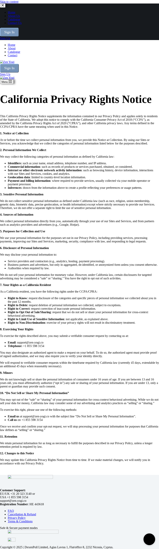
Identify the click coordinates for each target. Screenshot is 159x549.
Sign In (9, 68)
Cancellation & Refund (22, 514)
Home (11, 44)
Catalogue (14, 51)
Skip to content (9, 1)
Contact (12, 55)
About (12, 48)
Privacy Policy (17, 517)
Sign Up (5, 74)
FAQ (11, 510)
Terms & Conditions (20, 521)
